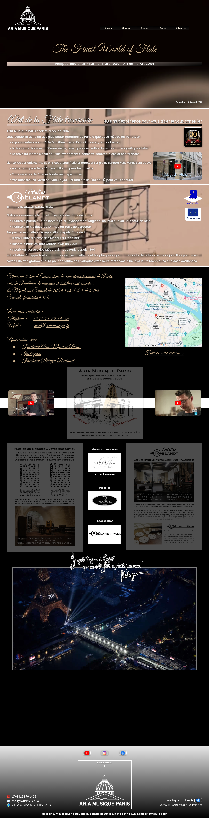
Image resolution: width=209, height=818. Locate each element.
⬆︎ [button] (105, 765)
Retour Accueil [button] (104, 762)
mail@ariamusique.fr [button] (51, 325)
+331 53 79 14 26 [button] (51, 318)
